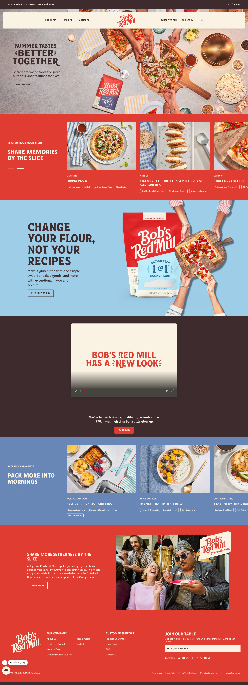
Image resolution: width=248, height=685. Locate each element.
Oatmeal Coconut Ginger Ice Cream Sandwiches (171, 183)
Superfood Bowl (148, 499)
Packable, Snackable (77, 499)
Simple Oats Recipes (178, 191)
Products (50, 20)
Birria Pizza (77, 181)
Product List (82, 644)
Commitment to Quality (59, 654)
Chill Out (144, 176)
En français (234, 4)
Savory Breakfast (75, 515)
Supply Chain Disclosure (188, 673)
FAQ (108, 649)
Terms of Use (157, 673)
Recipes (68, 20)
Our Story (187, 20)
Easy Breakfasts (188, 510)
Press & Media (83, 638)
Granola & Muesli (170, 510)
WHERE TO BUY (42, 293)
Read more (48, 4)
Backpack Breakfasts (76, 510)
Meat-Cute (72, 176)
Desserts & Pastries (199, 191)
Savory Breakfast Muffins (89, 504)
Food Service (112, 644)
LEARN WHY (124, 430)
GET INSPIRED (23, 84)
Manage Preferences (233, 673)
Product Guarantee (116, 638)
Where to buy (169, 20)
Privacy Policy (170, 673)
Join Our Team (54, 649)
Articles (84, 20)
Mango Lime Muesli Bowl (162, 504)
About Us (51, 638)
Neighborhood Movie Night (79, 187)
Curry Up (218, 176)
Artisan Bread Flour (103, 187)
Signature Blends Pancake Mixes (103, 510)
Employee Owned (56, 644)
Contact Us (112, 654)
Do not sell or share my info (211, 673)
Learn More (37, 585)
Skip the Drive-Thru (223, 499)
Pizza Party (121, 187)
